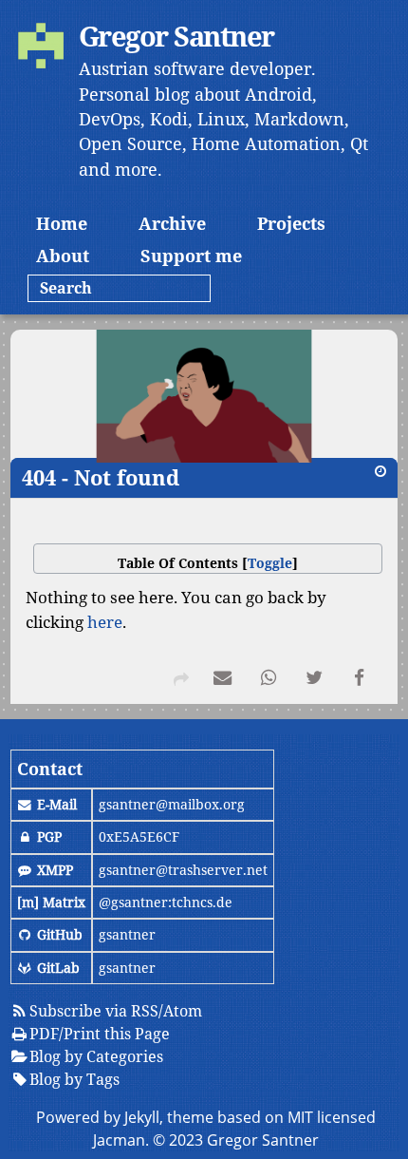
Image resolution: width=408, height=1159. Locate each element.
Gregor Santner (176, 35)
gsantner (127, 934)
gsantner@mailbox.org (172, 804)
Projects (291, 223)
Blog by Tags (74, 1079)
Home (61, 223)
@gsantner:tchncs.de (165, 902)
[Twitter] (314, 681)
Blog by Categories (96, 1056)
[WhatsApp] (268, 681)
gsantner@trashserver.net (183, 870)
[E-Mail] (223, 681)
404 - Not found (100, 477)
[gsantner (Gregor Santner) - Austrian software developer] (40, 48)
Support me (191, 255)
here (104, 622)
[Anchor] (13, 478)
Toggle (270, 563)
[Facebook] (359, 681)
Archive (172, 223)
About (62, 255)
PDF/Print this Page (99, 1033)
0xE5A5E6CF (139, 836)
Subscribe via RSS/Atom (115, 1010)
